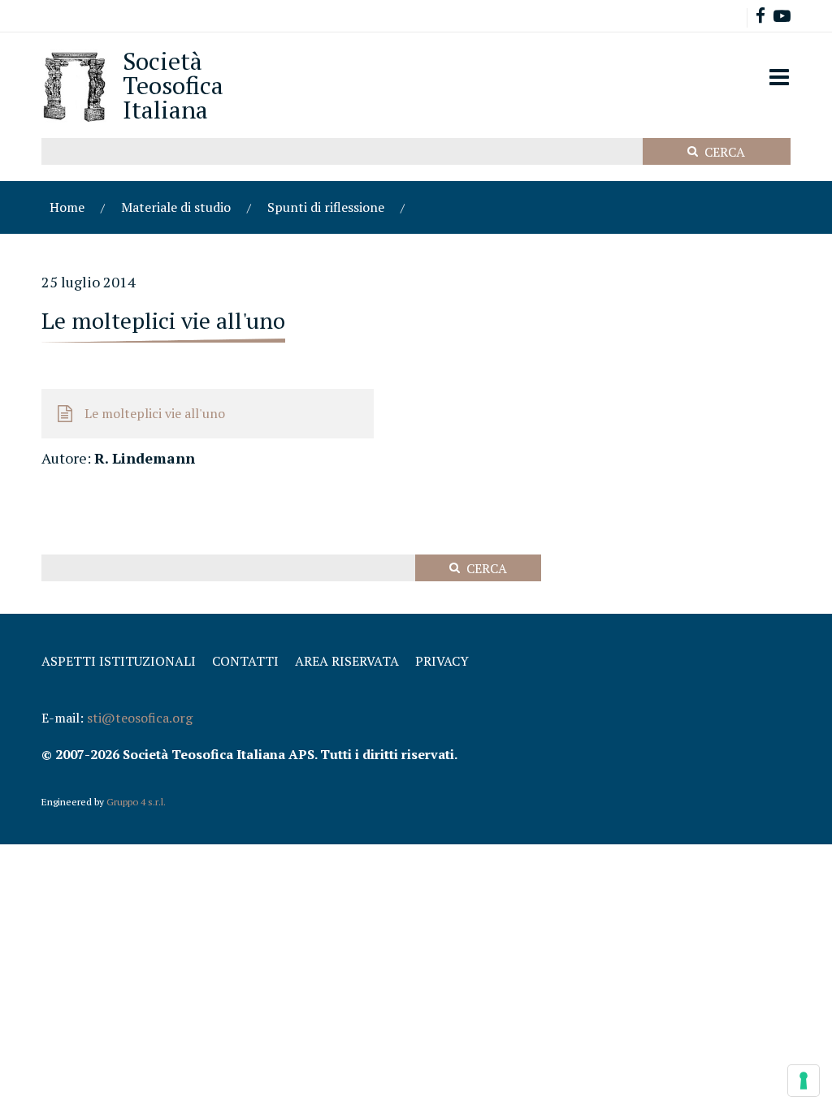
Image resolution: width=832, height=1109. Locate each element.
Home (67, 207)
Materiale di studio (176, 207)
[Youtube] (782, 17)
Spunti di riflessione (325, 207)
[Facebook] (760, 17)
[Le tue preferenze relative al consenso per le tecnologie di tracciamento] (803, 1080)
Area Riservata (347, 661)
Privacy (442, 661)
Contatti (245, 661)
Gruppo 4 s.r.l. (136, 802)
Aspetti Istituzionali (118, 661)
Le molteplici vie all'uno (154, 413)
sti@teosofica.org (140, 718)
